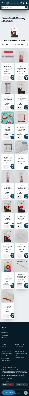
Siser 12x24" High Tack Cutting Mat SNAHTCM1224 (7, 100)
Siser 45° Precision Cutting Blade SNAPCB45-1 (7, 248)
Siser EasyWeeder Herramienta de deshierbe (21, 189)
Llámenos (3, 346)
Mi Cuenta (3, 344)
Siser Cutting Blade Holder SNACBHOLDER (21, 100)
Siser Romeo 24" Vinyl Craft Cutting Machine (7, 68)
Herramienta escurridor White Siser (8, 308)
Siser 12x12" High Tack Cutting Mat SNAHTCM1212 (7, 159)
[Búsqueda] (26, 7)
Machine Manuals (19, 351)
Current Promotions (6, 351)
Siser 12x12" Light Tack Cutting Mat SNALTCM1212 (21, 129)
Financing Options (5, 360)
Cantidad (6, 75)
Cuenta (24, 3)
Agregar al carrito (13, 77)
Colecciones (9, 15)
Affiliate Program (5, 358)
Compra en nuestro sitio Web (21, 354)
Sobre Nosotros (5, 349)
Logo (12, 3)
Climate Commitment (6, 353)
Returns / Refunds (19, 344)
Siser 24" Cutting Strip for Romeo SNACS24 (21, 248)
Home (2, 15)
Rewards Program (5, 355)
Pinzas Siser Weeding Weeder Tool (8, 189)
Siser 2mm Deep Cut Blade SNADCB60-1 (8, 218)
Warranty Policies (19, 349)
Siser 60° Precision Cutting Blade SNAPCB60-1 (21, 218)
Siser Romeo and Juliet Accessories (14, 40)
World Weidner (16, 393)
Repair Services (19, 346)
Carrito (27, 3)
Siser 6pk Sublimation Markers (7, 129)
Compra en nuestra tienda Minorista (19, 358)
